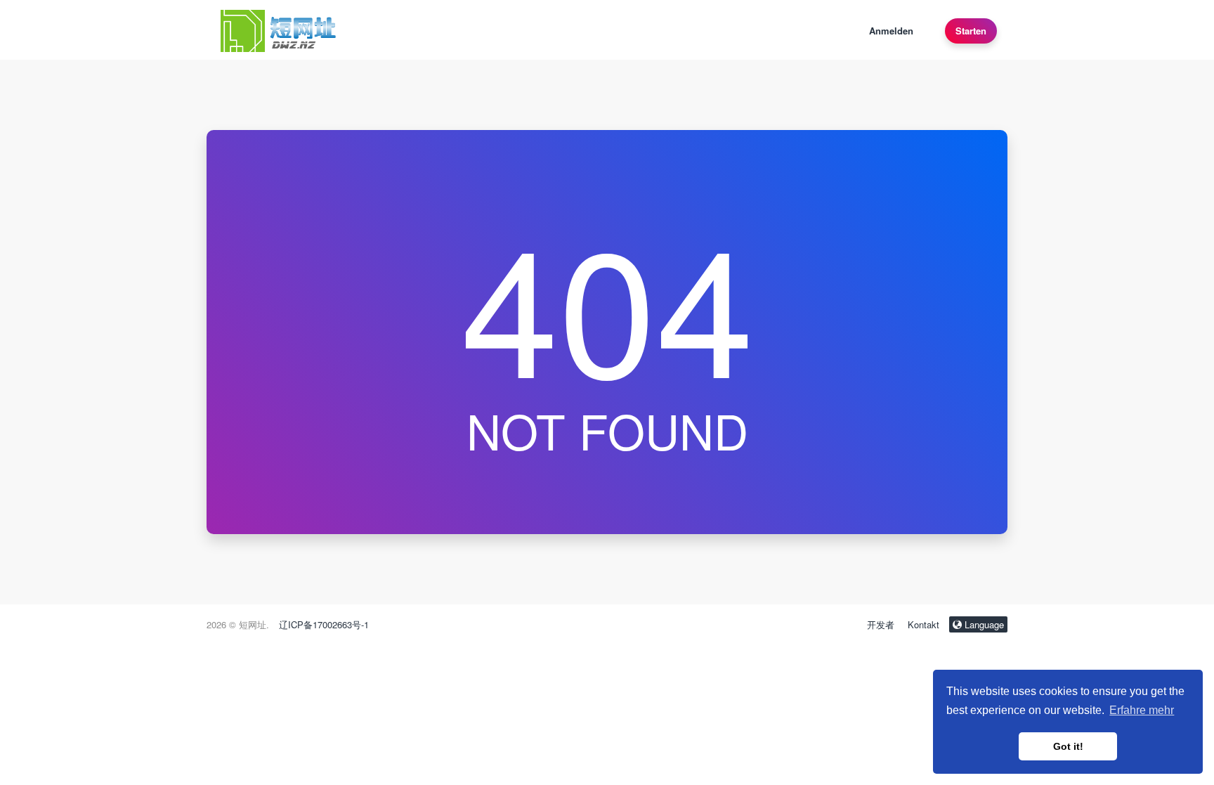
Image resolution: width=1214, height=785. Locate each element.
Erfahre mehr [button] (1141, 710)
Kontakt (923, 624)
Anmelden (891, 30)
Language (983, 624)
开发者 (880, 624)
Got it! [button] (1068, 746)
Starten (970, 30)
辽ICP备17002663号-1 (324, 624)
